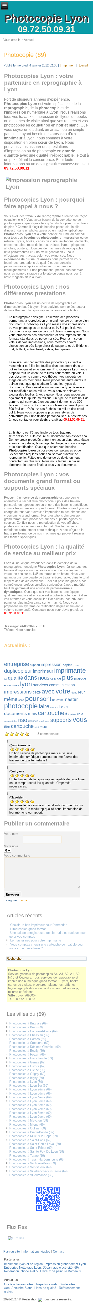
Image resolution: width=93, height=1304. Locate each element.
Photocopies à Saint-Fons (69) (30, 1140)
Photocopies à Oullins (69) (27, 1128)
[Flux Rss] (16, 1238)
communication (62, 685)
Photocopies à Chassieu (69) (29, 1035)
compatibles (10, 721)
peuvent (57, 700)
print (37, 727)
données (33, 721)
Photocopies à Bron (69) (26, 1027)
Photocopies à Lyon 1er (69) (28, 1085)
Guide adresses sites (18, 1284)
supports (61, 720)
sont (45, 698)
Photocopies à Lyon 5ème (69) (30, 1101)
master (71, 699)
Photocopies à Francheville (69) (31, 1058)
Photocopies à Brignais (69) (28, 1023)
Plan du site (11, 1251)
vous (80, 719)
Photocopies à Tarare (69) (27, 1155)
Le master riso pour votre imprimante (35, 940)
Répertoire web (46, 1284)
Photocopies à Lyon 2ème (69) (30, 1089)
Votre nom (11, 834)
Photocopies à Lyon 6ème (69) (30, 1105)
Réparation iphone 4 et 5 (21, 1271)
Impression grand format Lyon (65, 1264)
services (40, 685)
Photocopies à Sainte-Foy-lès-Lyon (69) (36, 1151)
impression (51, 664)
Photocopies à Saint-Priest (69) (30, 1148)
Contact (58, 1251)
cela (80, 714)
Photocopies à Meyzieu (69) (28, 1120)
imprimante (70, 670)
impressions (18, 691)
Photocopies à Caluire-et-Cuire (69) (33, 1031)
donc (74, 692)
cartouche (22, 726)
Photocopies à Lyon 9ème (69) (30, 1116)
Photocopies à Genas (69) (27, 1062)
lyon (26, 684)
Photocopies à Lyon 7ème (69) (30, 1109)
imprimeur (43, 671)
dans (30, 677)
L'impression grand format (28, 929)
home (23, 900)
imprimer (72, 714)
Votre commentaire (17, 855)
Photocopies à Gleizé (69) (27, 1070)
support (35, 665)
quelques (44, 721)
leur (81, 692)
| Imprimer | (67, 65)
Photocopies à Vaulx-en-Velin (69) (32, 1163)
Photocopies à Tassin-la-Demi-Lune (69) (36, 1159)
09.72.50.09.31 (46, 29)
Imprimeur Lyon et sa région (23, 1264)
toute (43, 727)
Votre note (11, 846)
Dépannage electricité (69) (61, 1267)
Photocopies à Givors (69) (27, 1066)
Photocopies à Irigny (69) (26, 1078)
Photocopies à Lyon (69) (26, 1082)
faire (44, 706)
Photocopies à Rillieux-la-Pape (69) (33, 1136)
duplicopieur (18, 671)
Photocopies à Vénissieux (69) (30, 1167)
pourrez (76, 665)
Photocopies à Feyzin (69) (27, 1054)
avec (48, 691)
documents (15, 713)
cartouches (52, 713)
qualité (15, 678)
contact (54, 707)
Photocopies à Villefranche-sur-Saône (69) (38, 1171)
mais (32, 713)
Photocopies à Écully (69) (27, 1050)
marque (80, 678)
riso (22, 720)
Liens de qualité (45, 1288)
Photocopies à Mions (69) (27, 1124)
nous (43, 678)
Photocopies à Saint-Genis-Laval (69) (35, 1144)
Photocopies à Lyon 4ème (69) (30, 1097)
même (10, 699)
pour (32, 698)
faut (5, 679)
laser (64, 706)
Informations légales (36, 1251)
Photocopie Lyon (46, 18)
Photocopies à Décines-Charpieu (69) (35, 1047)
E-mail (83, 65)
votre (63, 691)
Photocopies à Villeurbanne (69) (31, 1175)
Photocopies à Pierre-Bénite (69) (31, 1132)
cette (37, 692)
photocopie (21, 706)
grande (55, 678)
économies (11, 685)
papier (67, 665)
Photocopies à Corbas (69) (27, 1039)
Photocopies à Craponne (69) (29, 1043)
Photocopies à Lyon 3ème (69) (30, 1093)
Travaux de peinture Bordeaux (60, 1271)
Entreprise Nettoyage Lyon (22, 1267)
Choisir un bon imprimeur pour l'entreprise (38, 925)
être (7, 727)
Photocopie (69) (24, 54)
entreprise (16, 664)
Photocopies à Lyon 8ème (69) (30, 1113)
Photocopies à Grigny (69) (27, 1074)
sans (21, 700)
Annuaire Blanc (21, 1288)
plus (67, 677)
